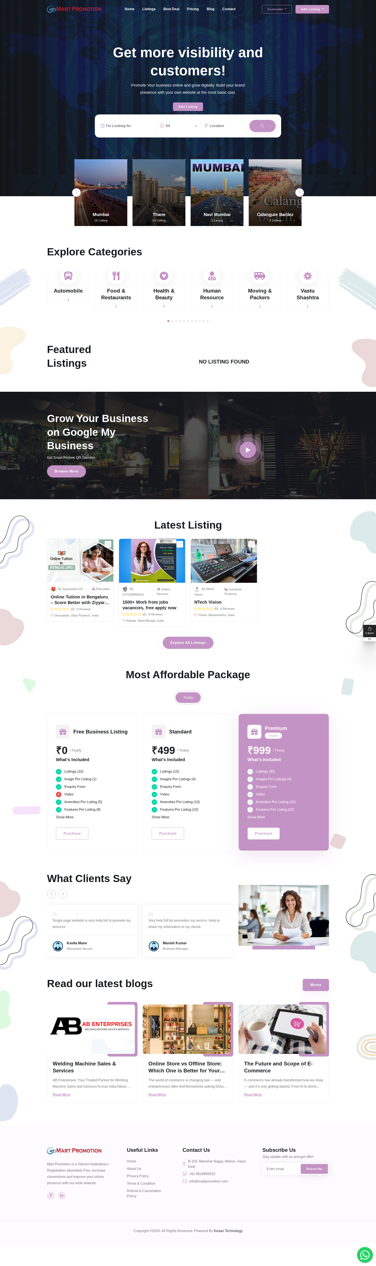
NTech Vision (208, 602)
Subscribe (314, 1169)
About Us (134, 1169)
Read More (61, 1095)
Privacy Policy (138, 1176)
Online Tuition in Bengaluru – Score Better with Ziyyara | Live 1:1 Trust (80, 602)
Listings (149, 9)
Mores (315, 985)
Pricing (193, 9)
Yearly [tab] (188, 697)
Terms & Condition (141, 1183)
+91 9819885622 (202, 1174)
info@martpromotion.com (208, 1181)
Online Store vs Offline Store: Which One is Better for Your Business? (185, 1070)
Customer (275, 9)
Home (129, 9)
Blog (211, 9)
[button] (168, 321)
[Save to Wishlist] (108, 544)
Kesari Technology (228, 1231)
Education (103, 589)
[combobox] (181, 126)
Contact (228, 9)
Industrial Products (233, 592)
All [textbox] (168, 126)
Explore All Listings (188, 643)
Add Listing (311, 9)
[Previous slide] (76, 192)
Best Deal (171, 9)
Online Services (163, 592)
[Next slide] (299, 192)
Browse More (66, 471)
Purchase (72, 833)
